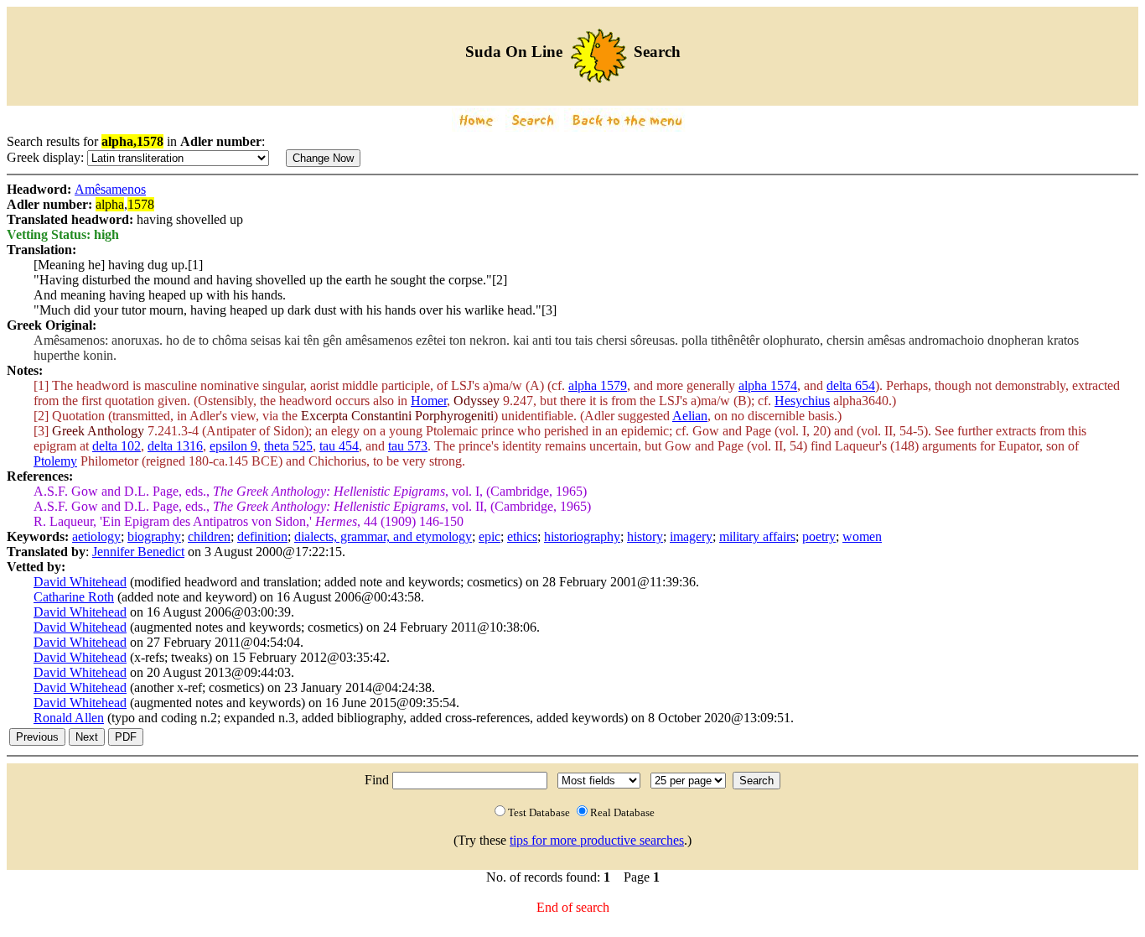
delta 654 (850, 385)
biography (154, 536)
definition (262, 536)
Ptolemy (55, 461)
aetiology (96, 536)
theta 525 (288, 446)
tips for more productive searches (597, 840)
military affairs (757, 536)
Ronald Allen (69, 718)
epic (489, 536)
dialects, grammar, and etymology (383, 536)
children (209, 536)
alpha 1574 (767, 385)
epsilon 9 (233, 446)
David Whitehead (80, 582)
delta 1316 (175, 446)
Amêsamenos (110, 189)
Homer (429, 400)
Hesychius (802, 400)
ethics (522, 536)
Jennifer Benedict (138, 551)
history (645, 536)
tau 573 (407, 446)
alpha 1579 (597, 385)
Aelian (689, 416)
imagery (691, 536)
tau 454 (339, 446)
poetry (819, 536)
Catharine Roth (74, 597)
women (862, 536)
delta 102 (116, 446)
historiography (582, 536)
